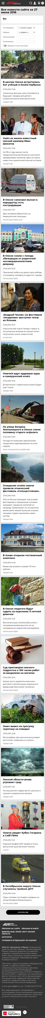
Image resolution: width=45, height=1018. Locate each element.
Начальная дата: (9, 37)
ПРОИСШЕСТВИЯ (10, 278)
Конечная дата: (8, 41)
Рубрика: (6, 32)
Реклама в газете (30, 929)
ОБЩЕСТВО (8, 102)
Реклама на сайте (11, 929)
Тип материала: (8, 28)
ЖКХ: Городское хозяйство (16, 449)
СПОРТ (6, 850)
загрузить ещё (23, 912)
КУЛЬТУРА (7, 337)
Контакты (7, 937)
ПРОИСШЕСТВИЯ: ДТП (12, 220)
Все (4, 19)
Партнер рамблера (21, 1007)
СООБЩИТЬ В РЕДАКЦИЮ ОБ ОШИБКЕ (19, 940)
